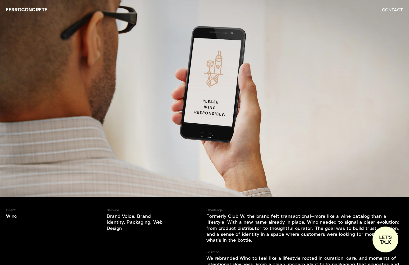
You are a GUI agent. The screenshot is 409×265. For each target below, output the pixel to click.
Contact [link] (392, 9)
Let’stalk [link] (385, 239)
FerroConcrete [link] (26, 9)
